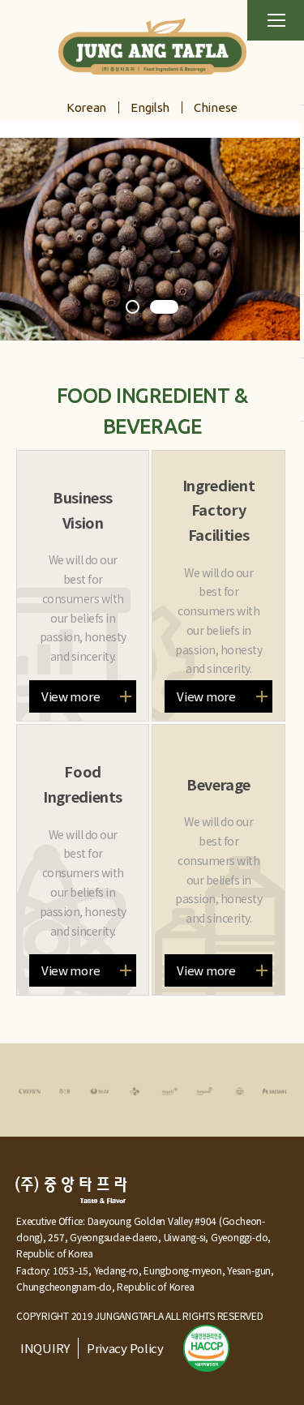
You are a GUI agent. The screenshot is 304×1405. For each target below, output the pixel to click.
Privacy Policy (125, 1347)
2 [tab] (164, 308)
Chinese (216, 107)
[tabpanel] (152, 239)
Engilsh (150, 107)
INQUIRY (45, 1347)
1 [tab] (134, 308)
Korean (86, 107)
